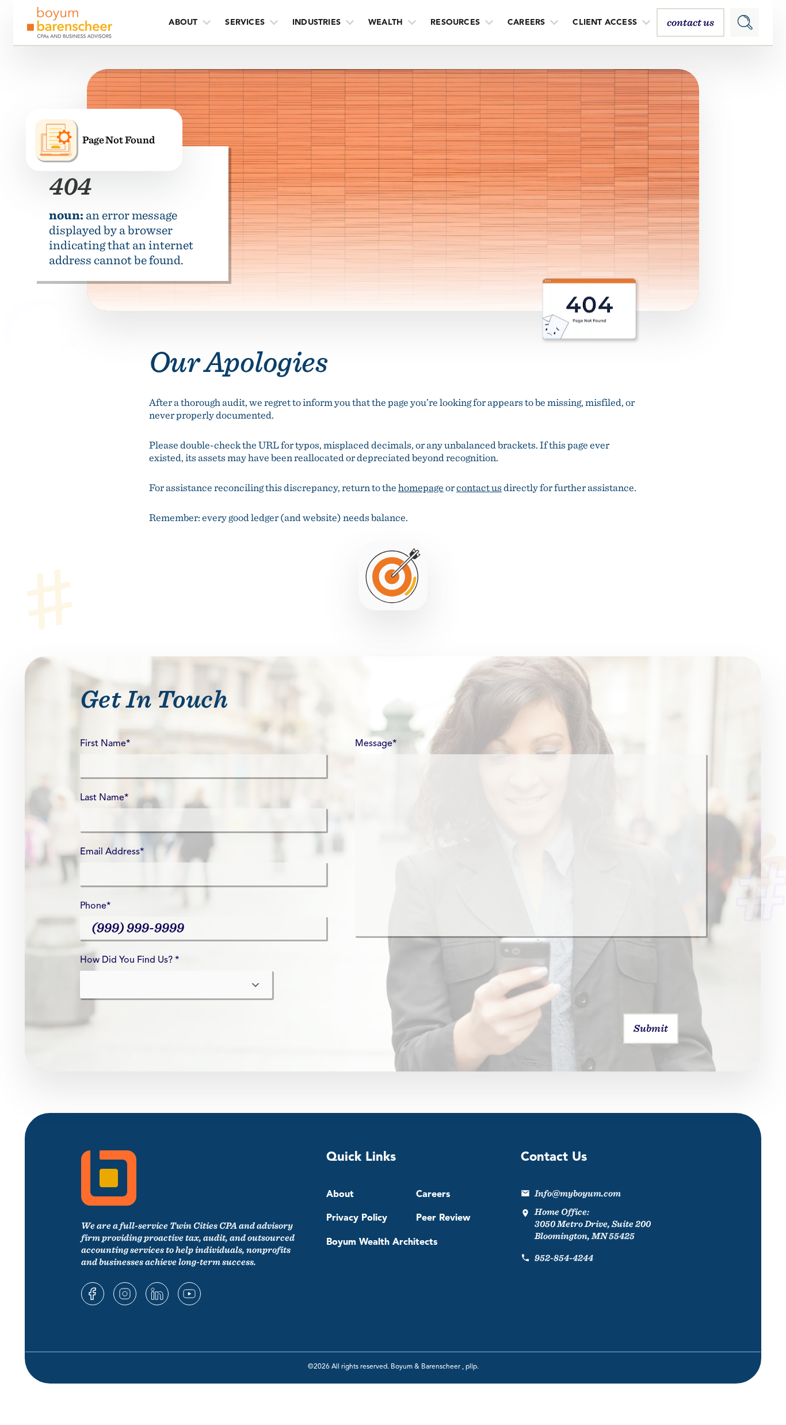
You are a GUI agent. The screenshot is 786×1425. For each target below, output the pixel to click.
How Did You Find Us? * (129, 960)
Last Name (104, 798)
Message (375, 743)
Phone (95, 906)
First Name (105, 743)
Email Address (112, 852)
